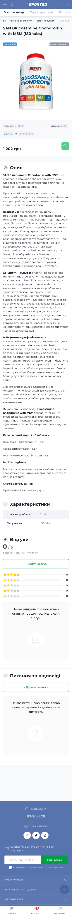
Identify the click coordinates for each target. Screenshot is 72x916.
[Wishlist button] (65, 146)
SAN (66, 125)
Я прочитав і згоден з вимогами (38, 867)
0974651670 (36, 816)
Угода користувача (34, 867)
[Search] (11, 4)
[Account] (68, 4)
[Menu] (5, 4)
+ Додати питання (36, 687)
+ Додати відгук (36, 563)
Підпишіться (54, 859)
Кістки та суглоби (46, 20)
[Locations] (61, 4)
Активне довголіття (21, 20)
